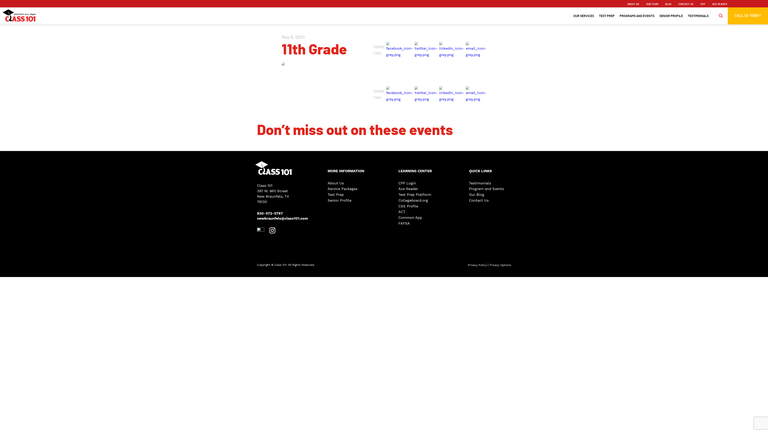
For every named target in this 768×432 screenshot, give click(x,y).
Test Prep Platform (414, 195)
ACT (401, 212)
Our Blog (476, 195)
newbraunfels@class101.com (278, 218)
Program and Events (486, 189)
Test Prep (607, 16)
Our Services (583, 16)
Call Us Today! (748, 16)
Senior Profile (671, 16)
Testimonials (698, 16)
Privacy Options (500, 265)
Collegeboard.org (413, 200)
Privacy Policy (478, 265)
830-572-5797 (270, 213)
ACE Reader (719, 4)
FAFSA (404, 223)
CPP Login (407, 183)
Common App (410, 218)
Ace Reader (408, 189)
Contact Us (685, 4)
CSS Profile (408, 206)
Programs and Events (637, 16)
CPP (702, 4)
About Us (633, 4)
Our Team (652, 4)
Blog (668, 4)
